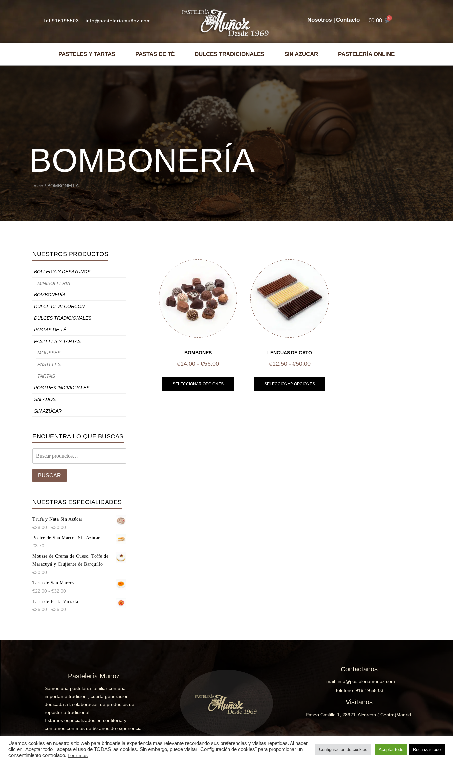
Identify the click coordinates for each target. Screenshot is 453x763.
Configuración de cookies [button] (343, 749)
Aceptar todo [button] (391, 749)
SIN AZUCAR (301, 54)
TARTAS (46, 376)
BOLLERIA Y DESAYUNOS (62, 271)
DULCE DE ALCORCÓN (59, 306)
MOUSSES (48, 352)
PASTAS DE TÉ (155, 54)
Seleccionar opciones (198, 384)
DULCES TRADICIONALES (229, 54)
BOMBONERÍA (49, 294)
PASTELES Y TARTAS (86, 54)
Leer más (78, 755)
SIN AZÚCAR (48, 410)
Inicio (37, 185)
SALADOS (45, 399)
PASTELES (49, 364)
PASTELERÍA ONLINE (366, 54)
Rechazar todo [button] (427, 749)
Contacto (348, 20)
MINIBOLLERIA (53, 283)
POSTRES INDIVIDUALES (61, 387)
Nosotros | (321, 20)
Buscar (49, 475)
